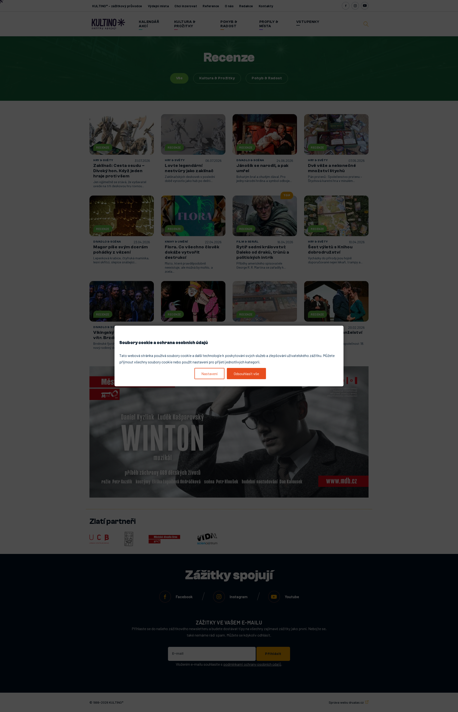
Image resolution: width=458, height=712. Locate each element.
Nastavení (209, 373)
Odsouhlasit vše (246, 373)
